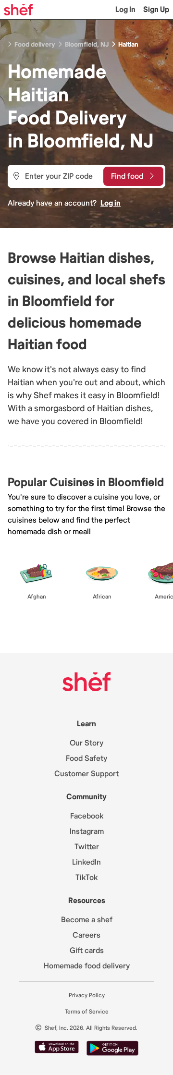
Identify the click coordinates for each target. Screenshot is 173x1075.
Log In (125, 9)
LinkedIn (86, 862)
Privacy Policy (87, 995)
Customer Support (86, 774)
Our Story (86, 743)
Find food (127, 176)
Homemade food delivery (87, 966)
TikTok (86, 877)
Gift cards (87, 950)
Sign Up (156, 9)
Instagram (87, 831)
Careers (86, 935)
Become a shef (86, 920)
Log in (110, 203)
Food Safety (86, 758)
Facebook (86, 816)
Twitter (86, 847)
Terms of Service (87, 1011)
